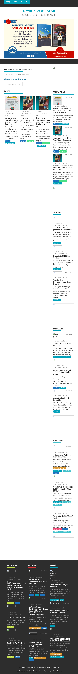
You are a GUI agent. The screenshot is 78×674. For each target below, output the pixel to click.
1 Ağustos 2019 (58, 482)
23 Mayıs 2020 (65, 603)
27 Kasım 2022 (12, 577)
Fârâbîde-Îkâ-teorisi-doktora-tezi (15, 79)
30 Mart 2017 (68, 391)
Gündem (7, 140)
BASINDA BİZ (57, 243)
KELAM (37, 595)
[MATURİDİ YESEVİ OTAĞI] (6, 61)
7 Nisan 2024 (43, 571)
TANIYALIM (63, 387)
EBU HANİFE (11, 603)
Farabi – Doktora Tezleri (14, 84)
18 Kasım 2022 (12, 613)
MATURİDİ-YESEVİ (9, 143)
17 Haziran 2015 (58, 251)
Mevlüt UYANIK (58, 502)
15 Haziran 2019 (55, 634)
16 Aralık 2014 (68, 272)
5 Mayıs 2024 (9, 111)
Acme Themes (57, 671)
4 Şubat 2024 (43, 633)
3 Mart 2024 (43, 598)
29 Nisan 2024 (25, 111)
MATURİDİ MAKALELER (59, 468)
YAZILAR (56, 473)
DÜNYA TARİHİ (57, 529)
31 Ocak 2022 (68, 334)
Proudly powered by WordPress (26, 671)
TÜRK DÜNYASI (67, 470)
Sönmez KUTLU (41, 145)
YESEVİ (62, 600)
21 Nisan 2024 (41, 111)
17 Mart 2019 (68, 508)
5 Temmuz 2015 (58, 223)
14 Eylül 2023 (68, 446)
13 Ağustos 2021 (55, 580)
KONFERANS (30, 141)
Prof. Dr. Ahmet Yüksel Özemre (62, 357)
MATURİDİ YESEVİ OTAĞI (39, 11)
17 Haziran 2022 (12, 638)
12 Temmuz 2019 (59, 365)
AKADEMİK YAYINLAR (56, 654)
